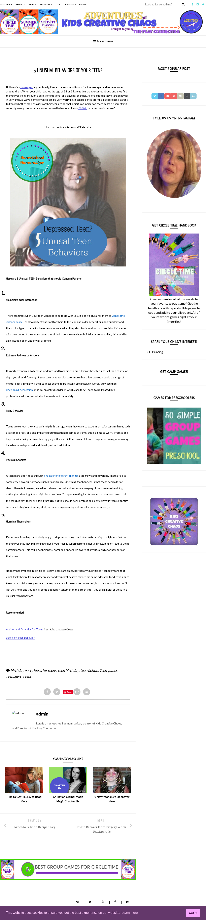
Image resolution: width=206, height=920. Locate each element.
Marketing (47, 4)
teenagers (14, 676)
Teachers (6, 4)
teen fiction (89, 670)
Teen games (108, 670)
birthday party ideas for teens (33, 670)
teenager (27, 87)
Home (83, 4)
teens (82, 108)
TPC (59, 4)
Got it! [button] (193, 912)
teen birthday (68, 670)
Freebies (70, 4)
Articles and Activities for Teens (24, 629)
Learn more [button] (130, 912)
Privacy (20, 4)
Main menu (104, 41)
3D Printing (155, 352)
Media (32, 4)
